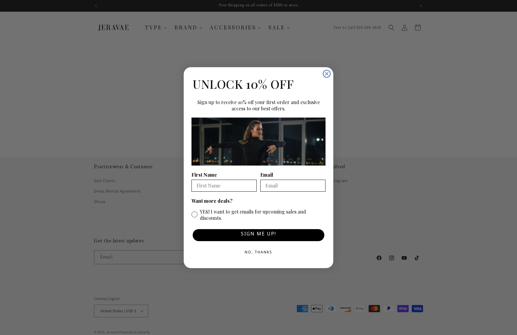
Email (266, 175)
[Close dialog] (326, 73)
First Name (204, 175)
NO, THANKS (258, 253)
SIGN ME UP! (258, 235)
